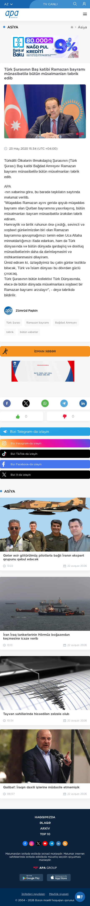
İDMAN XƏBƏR (45, 351)
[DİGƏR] (84, 14)
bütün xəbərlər (29, 332)
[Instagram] (31, 844)
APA (7, 187)
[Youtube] (45, 844)
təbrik (10, 332)
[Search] (74, 4)
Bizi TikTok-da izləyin (24, 453)
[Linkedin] (58, 844)
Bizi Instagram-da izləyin (26, 443)
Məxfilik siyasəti (59, 894)
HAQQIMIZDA (45, 817)
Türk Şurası (13, 322)
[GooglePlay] (31, 878)
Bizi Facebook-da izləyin (26, 464)
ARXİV (45, 828)
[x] (38, 844)
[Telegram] (51, 844)
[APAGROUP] (45, 868)
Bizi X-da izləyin (21, 474)
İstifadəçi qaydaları (33, 894)
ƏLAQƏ (45, 822)
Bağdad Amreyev (66, 322)
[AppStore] (59, 878)
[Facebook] (25, 844)
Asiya (82, 27)
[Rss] (65, 844)
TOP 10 (45, 834)
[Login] (84, 4)
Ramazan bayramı (37, 322)
